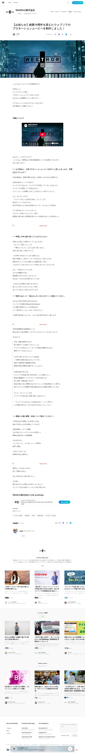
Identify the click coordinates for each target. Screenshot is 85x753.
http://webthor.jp (27, 13)
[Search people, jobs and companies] (68, 2)
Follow (19, 13)
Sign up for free (77, 3)
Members (64, 11)
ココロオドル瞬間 (18, 515)
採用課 (18, 34)
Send (74, 735)
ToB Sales (15, 508)
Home (52, 11)
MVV (34, 515)
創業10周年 (40, 515)
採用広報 (27, 515)
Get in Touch (65, 735)
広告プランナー (17, 511)
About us (57, 11)
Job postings (77, 11)
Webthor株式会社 (25, 10)
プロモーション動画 (51, 515)
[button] (12, 723)
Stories (70, 11)
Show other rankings (42, 666)
